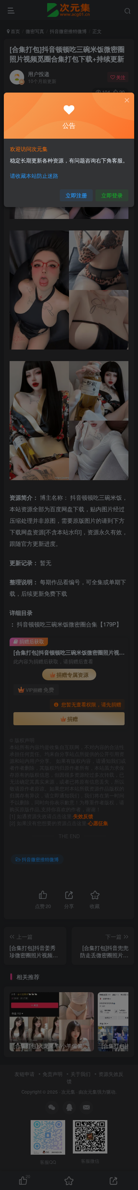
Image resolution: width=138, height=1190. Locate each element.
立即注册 (76, 195)
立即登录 (112, 195)
